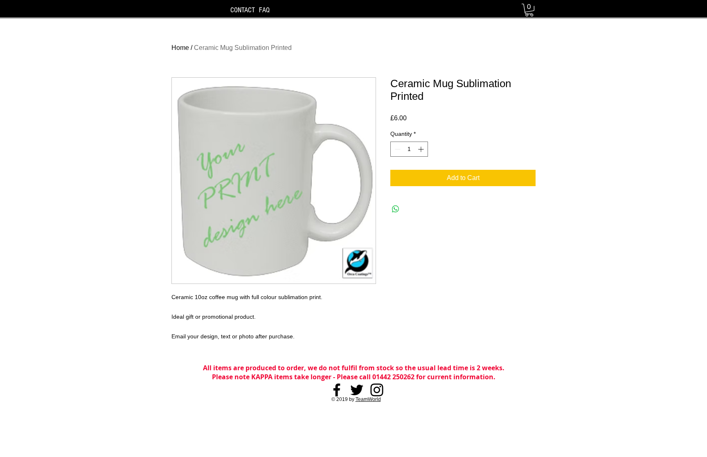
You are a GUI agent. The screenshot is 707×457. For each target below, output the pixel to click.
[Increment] (422, 149)
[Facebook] (336, 389)
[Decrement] (397, 149)
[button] (529, 10)
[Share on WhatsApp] (396, 209)
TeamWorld (368, 399)
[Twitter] (356, 389)
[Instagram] (376, 389)
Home (180, 47)
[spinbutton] (409, 149)
